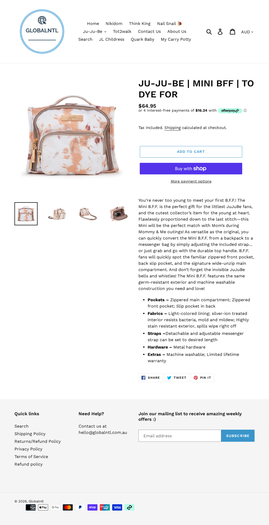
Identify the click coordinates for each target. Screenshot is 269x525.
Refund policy (28, 464)
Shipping (172, 127)
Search (21, 426)
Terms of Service (31, 456)
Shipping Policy (29, 433)
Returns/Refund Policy (37, 441)
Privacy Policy (28, 448)
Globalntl (36, 501)
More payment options (191, 181)
